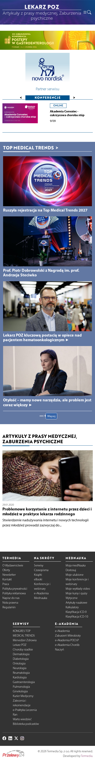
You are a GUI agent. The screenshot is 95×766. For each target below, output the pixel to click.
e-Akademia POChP (67, 640)
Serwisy (38, 565)
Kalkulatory (72, 607)
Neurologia (19, 668)
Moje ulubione (75, 575)
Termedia (86, 756)
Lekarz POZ (20, 645)
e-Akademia (41, 593)
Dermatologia (21, 654)
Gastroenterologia (24, 682)
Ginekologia (20, 691)
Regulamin (9, 607)
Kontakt (7, 579)
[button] (87, 12)
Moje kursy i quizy (76, 593)
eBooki (38, 579)
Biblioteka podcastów (26, 724)
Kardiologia (20, 677)
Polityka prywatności (14, 589)
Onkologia (19, 663)
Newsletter (9, 575)
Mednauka (40, 598)
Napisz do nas (10, 598)
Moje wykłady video (78, 589)
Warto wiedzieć (22, 719)
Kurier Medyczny (23, 696)
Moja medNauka (76, 565)
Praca (5, 584)
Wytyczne (72, 598)
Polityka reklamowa (14, 593)
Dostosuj (71, 570)
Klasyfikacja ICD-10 (77, 616)
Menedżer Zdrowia (24, 640)
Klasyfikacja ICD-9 (76, 612)
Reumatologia (21, 673)
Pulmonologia (21, 687)
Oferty (6, 570)
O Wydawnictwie (12, 565)
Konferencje (48, 97)
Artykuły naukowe (76, 602)
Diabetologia (20, 659)
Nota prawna (10, 602)
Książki (38, 575)
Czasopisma (41, 570)
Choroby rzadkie (23, 649)
